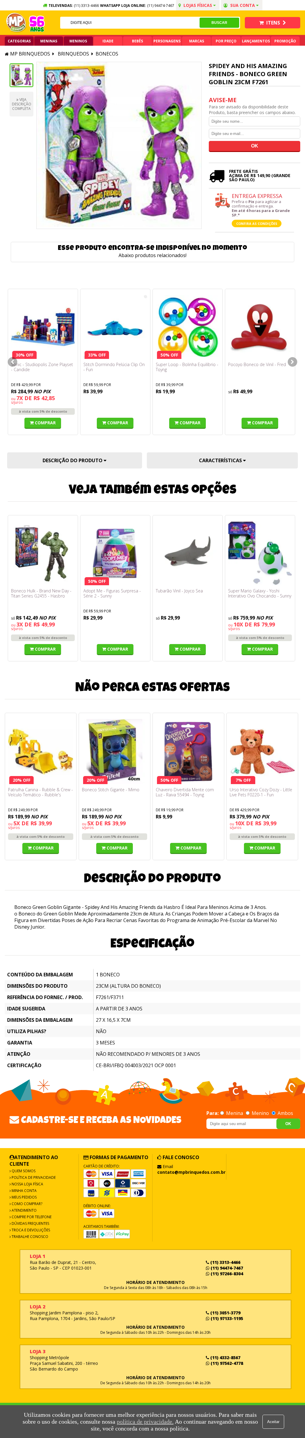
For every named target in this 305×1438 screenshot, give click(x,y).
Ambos (284, 1113)
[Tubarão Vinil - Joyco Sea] (188, 553)
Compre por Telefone (31, 1216)
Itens (273, 22)
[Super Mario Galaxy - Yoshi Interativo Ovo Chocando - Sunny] (260, 553)
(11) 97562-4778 (226, 1363)
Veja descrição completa (21, 104)
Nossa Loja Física (27, 1184)
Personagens (166, 41)
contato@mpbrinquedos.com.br (191, 1172)
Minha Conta (24, 1190)
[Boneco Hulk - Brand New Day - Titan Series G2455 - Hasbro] (43, 553)
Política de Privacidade (33, 1177)
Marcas (196, 41)
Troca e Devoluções (30, 1230)
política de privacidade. (145, 1421)
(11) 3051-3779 (224, 1313)
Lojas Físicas (197, 5)
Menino (260, 1113)
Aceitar (273, 1421)
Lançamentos (256, 41)
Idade (107, 41)
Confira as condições (256, 223)
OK (288, 1123)
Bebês (137, 41)
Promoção (285, 41)
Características (221, 460)
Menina (234, 1113)
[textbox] (130, 23)
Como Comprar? (26, 1203)
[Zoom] (21, 75)
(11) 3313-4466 (224, 1262)
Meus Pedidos (24, 1197)
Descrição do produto (73, 460)
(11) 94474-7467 (160, 5)
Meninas (48, 41)
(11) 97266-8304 (226, 1273)
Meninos (78, 41)
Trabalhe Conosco (29, 1236)
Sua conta (242, 5)
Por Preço (226, 41)
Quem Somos (23, 1170)
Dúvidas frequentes (30, 1223)
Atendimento (24, 1210)
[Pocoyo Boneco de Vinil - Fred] (260, 327)
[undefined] (119, 145)
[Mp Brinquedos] (16, 23)
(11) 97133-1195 (226, 1318)
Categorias (19, 41)
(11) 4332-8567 (224, 1357)
